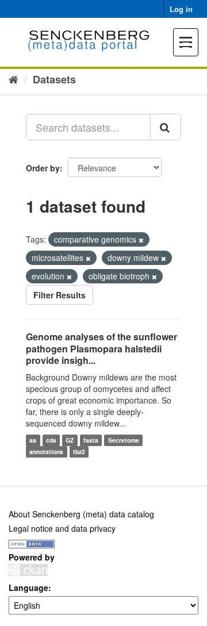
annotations (46, 451)
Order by (43, 168)
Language (28, 587)
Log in (181, 8)
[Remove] (141, 239)
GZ (70, 440)
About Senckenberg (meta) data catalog (81, 514)
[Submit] (165, 127)
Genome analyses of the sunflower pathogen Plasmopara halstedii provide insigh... (101, 348)
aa (32, 440)
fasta (90, 440)
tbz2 (79, 451)
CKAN (28, 570)
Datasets (54, 79)
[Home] (13, 78)
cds (51, 440)
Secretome (123, 440)
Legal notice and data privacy (62, 528)
